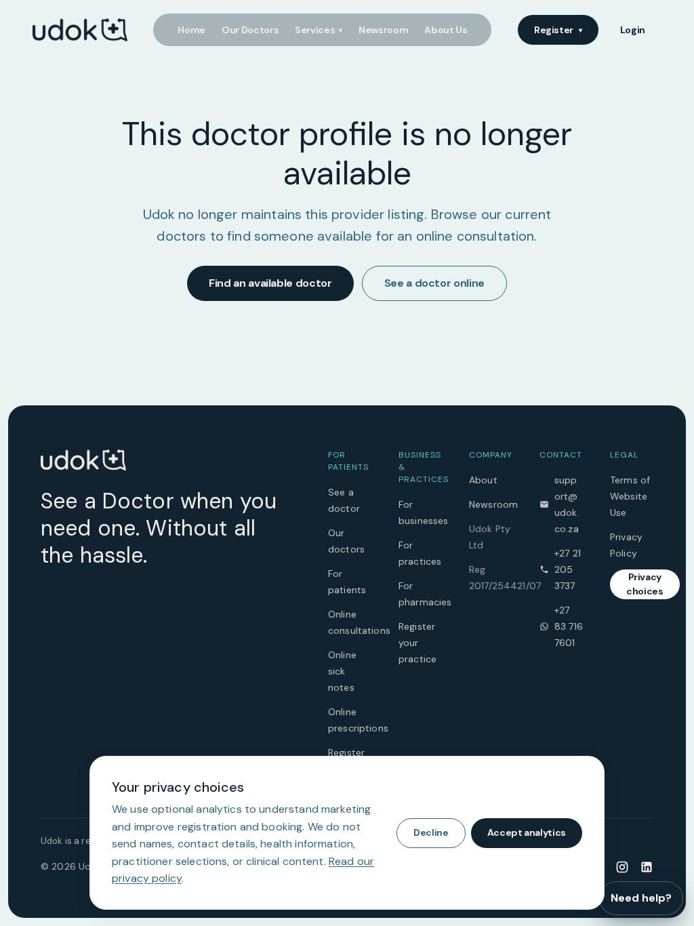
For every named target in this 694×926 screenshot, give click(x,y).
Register (558, 30)
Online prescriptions (349, 720)
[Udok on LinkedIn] (646, 866)
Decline (431, 832)
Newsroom (383, 30)
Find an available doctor (270, 283)
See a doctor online (434, 283)
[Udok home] (80, 30)
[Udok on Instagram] (622, 866)
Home (191, 30)
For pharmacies (420, 594)
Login (632, 30)
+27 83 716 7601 (568, 626)
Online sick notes (342, 671)
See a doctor (344, 500)
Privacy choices (645, 584)
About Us (445, 30)
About (483, 480)
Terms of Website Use (630, 496)
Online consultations (349, 622)
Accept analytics (526, 832)
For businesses (420, 512)
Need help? (641, 898)
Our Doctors (250, 30)
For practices (420, 553)
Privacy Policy (626, 545)
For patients (347, 581)
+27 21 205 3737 (567, 569)
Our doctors (346, 541)
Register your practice (417, 642)
